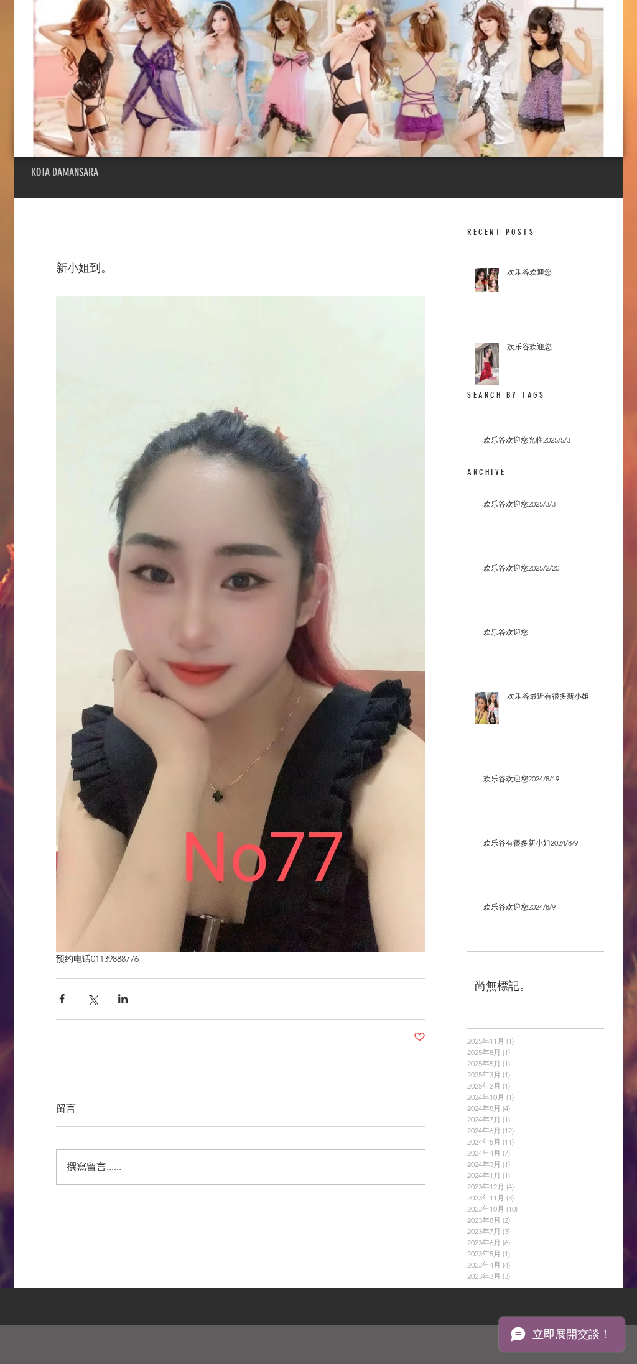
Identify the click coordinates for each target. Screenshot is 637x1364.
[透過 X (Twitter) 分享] (92, 999)
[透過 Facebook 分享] (62, 999)
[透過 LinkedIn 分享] (123, 999)
